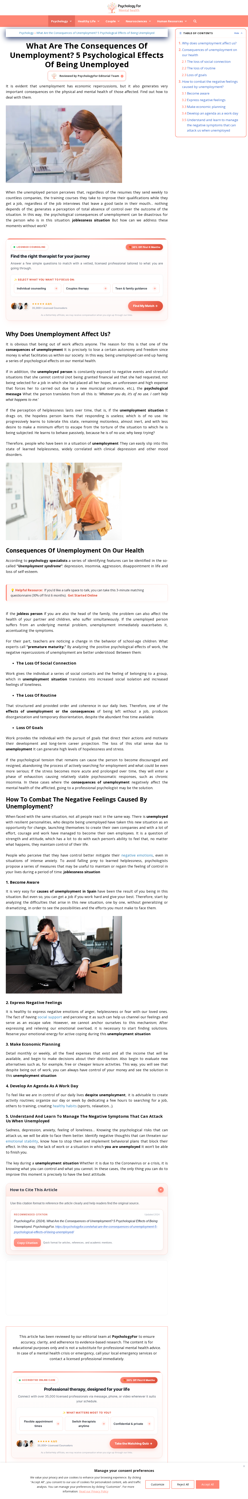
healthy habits (65, 1106)
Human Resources (170, 21)
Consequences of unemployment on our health (209, 52)
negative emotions (137, 855)
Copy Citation (27, 1243)
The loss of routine (201, 68)
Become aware (198, 93)
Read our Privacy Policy (93, 1491)
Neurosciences (136, 21)
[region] (124, 1481)
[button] (211, 33)
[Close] (244, 1466)
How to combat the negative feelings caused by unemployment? (210, 84)
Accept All (208, 1484)
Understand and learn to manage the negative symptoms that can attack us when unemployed (212, 125)
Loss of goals (197, 75)
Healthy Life (87, 21)
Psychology (59, 21)
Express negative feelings (206, 100)
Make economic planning (206, 106)
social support (50, 1017)
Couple (111, 21)
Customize (157, 1484)
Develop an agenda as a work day (212, 113)
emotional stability (22, 1141)
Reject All (183, 1484)
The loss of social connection (209, 61)
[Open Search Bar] (195, 21)
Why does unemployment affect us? (209, 43)
